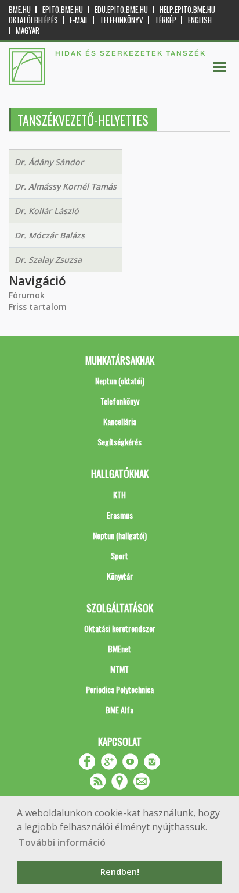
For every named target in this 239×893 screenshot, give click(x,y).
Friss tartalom (38, 306)
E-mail (79, 20)
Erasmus (120, 515)
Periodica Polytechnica (120, 689)
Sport (119, 555)
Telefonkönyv (121, 20)
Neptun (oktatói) (119, 380)
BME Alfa (119, 709)
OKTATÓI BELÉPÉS (33, 20)
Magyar (27, 30)
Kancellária (119, 421)
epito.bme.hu (62, 9)
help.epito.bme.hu (187, 9)
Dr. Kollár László (47, 210)
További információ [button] (62, 842)
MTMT (119, 669)
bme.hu (20, 9)
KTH (119, 494)
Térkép (165, 20)
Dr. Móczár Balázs (50, 235)
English (200, 20)
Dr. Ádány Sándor (49, 161)
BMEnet (119, 648)
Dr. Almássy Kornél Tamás (66, 186)
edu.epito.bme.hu (121, 9)
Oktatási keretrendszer (119, 628)
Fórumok (27, 295)
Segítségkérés (119, 441)
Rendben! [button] (119, 871)
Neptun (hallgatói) (120, 535)
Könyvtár (120, 576)
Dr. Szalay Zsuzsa (48, 259)
